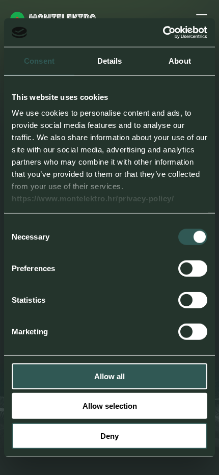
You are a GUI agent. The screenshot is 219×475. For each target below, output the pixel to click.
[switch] (192, 268)
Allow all (109, 376)
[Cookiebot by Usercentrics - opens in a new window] (162, 32)
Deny (109, 435)
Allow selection (110, 406)
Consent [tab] (39, 60)
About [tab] (180, 60)
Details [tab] (109, 60)
